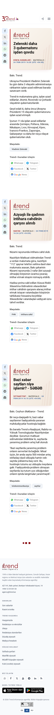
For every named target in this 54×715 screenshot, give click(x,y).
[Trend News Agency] (10, 566)
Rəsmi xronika (8, 609)
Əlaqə (4, 628)
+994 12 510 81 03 (9, 589)
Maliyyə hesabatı (9, 641)
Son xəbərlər (7, 605)
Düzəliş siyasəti (8, 637)
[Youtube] (22, 678)
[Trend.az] (10, 18)
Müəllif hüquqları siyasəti (12, 660)
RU (32, 710)
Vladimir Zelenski (19, 149)
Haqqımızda (7, 620)
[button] (4, 31)
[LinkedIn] (35, 678)
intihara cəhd (26, 314)
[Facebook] (10, 678)
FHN (14, 314)
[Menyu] (49, 19)
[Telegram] (29, 678)
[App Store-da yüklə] (13, 690)
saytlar (37, 486)
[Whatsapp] (4, 678)
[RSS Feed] (41, 678)
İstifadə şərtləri (8, 651)
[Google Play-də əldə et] (34, 690)
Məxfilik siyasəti (9, 656)
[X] (16, 678)
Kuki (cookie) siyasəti (11, 664)
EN (22, 710)
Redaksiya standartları (12, 632)
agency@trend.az (9, 592)
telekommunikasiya (20, 486)
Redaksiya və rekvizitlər (12, 624)
